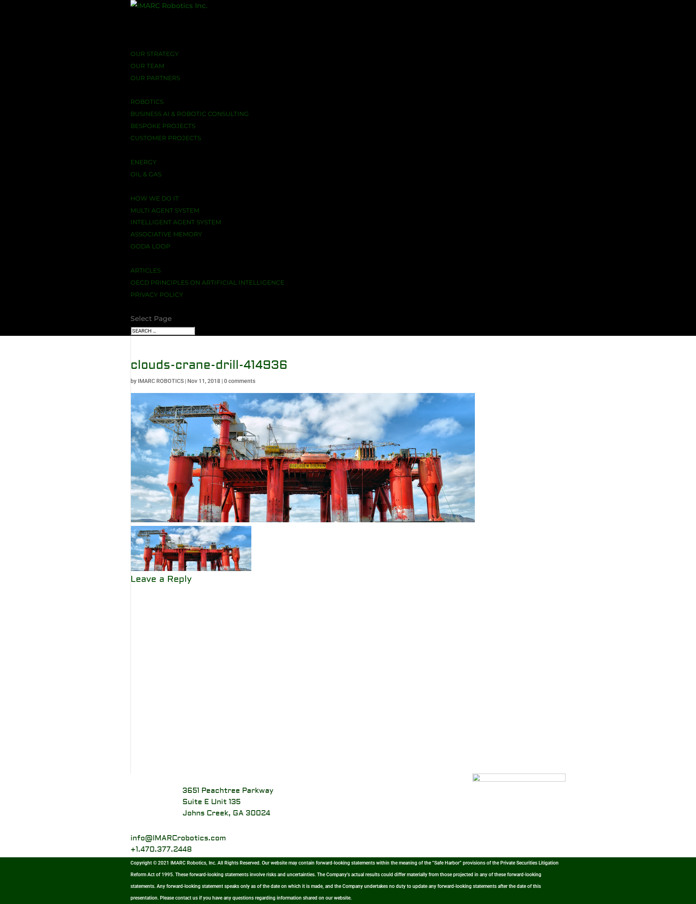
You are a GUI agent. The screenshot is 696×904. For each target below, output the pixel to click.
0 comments (239, 381)
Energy (143, 162)
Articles (145, 270)
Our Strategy (154, 54)
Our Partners (155, 78)
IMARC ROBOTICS (161, 381)
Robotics (147, 102)
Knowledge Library (166, 258)
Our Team (147, 66)
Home (140, 29)
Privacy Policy (156, 294)
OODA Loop (150, 246)
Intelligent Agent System (175, 222)
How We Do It (154, 198)
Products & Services (166, 89)
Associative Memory (166, 234)
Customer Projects (165, 138)
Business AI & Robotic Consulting (189, 114)
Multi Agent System (164, 210)
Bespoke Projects (162, 126)
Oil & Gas (146, 174)
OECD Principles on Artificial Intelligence (207, 282)
